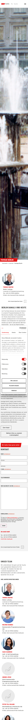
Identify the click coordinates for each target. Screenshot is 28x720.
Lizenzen (10, 263)
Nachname (3, 466)
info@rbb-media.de (6, 539)
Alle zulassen (14, 380)
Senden (3, 525)
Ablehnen (14, 390)
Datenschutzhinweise (12, 517)
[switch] (24, 364)
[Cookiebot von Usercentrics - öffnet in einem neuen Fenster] (19, 328)
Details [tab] (14, 332)
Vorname (3, 460)
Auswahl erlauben (14, 385)
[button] (25, 3)
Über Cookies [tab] (22, 332)
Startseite (4, 263)
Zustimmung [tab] (5, 332)
